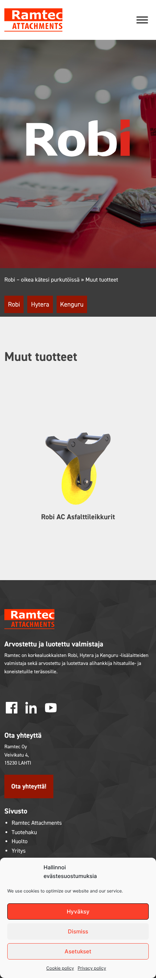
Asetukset (78, 951)
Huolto (20, 841)
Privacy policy (92, 968)
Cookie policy (60, 968)
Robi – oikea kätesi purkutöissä (41, 280)
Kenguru (72, 304)
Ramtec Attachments (37, 823)
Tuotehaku (24, 832)
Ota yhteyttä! (28, 786)
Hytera (40, 304)
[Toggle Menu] (142, 19)
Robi (14, 304)
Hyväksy (78, 911)
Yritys (19, 851)
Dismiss (78, 931)
